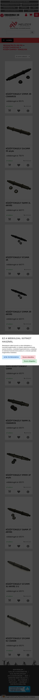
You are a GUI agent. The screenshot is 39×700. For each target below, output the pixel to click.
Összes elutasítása (28, 357)
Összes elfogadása (29, 361)
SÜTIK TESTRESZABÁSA (11, 357)
